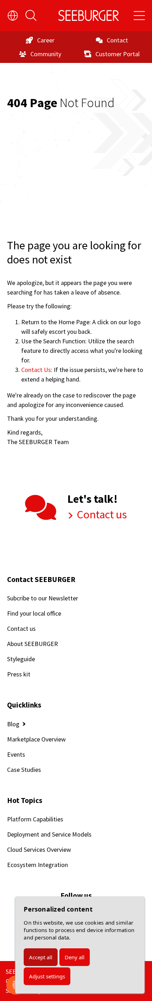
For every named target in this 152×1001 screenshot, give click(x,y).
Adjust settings (47, 976)
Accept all (40, 957)
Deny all (74, 957)
